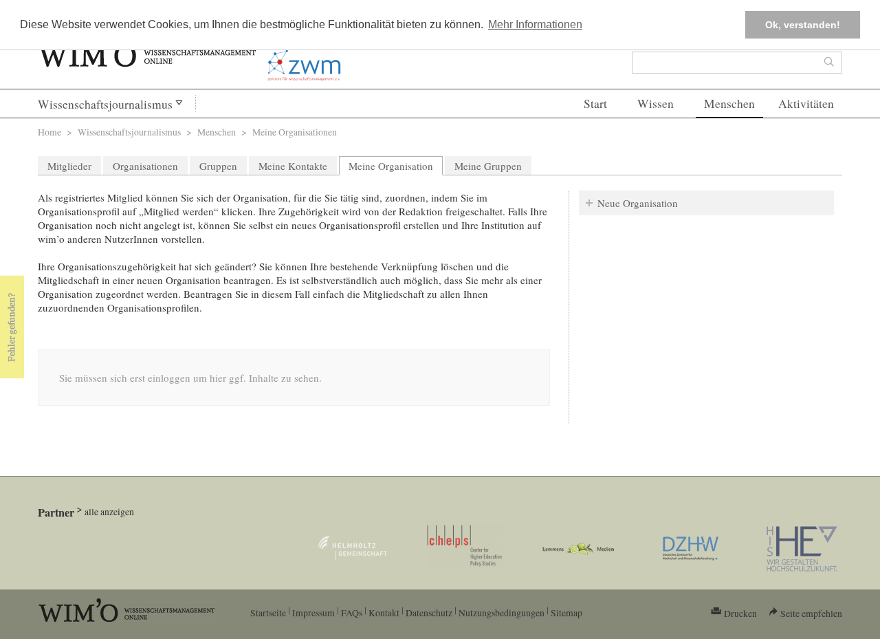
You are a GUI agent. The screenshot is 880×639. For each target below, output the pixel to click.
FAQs (351, 612)
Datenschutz (429, 612)
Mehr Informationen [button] (535, 24)
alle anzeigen (109, 511)
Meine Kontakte (292, 166)
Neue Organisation (637, 203)
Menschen (729, 103)
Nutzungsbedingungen (501, 612)
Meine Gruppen (488, 166)
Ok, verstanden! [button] (802, 24)
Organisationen (145, 166)
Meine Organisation (396, 166)
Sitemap (566, 612)
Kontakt (383, 612)
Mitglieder (69, 166)
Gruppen (218, 166)
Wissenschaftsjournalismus (105, 104)
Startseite (268, 612)
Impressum (313, 612)
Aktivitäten (806, 103)
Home (49, 131)
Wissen (655, 103)
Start (595, 103)
